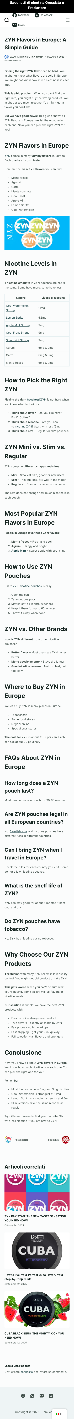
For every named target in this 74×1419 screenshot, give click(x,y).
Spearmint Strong (17, 340)
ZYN (7, 155)
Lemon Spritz (14, 317)
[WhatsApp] (32, 1396)
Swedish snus (18, 831)
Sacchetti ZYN (36, 399)
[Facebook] (23, 1396)
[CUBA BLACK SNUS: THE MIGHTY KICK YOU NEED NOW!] (37, 1309)
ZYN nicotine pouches (27, 586)
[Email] (42, 1396)
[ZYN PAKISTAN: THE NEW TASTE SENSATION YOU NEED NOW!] (37, 1192)
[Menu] (68, 20)
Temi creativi (50, 1412)
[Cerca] (6, 20)
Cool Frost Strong (17, 332)
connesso (26, 1372)
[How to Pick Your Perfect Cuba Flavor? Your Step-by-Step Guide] (37, 1250)
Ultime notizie (12, 60)
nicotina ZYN (23, 426)
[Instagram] (51, 1396)
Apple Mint (18, 550)
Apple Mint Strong (18, 325)
